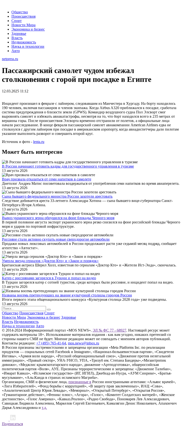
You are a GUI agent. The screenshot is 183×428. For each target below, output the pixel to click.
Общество (19, 12)
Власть (17, 38)
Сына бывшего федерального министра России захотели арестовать (57, 196)
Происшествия (23, 16)
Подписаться (12, 424)
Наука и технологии (27, 46)
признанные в (79, 382)
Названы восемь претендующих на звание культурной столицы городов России (67, 295)
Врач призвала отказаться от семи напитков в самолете (46, 179)
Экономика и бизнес (28, 29)
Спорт (16, 21)
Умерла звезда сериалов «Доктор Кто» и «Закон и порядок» (50, 261)
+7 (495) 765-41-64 (51, 343)
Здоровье (18, 34)
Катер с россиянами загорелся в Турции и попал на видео (49, 278)
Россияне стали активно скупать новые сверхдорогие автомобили (56, 239)
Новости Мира (23, 25)
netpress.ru (10, 59)
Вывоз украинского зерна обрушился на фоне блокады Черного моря (58, 218)
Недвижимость (23, 42)
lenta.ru (38, 142)
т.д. (44, 408)
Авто (15, 51)
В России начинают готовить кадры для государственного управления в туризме (68, 166)
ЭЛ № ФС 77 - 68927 (109, 330)
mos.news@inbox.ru (83, 343)
